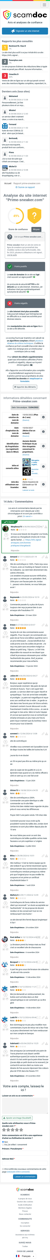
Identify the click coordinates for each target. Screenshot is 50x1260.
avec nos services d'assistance (35, 462)
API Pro (25, 1238)
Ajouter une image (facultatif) (18, 1118)
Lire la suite (12, 255)
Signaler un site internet (27, 31)
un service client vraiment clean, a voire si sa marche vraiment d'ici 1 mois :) (13, 119)
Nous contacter (25, 1214)
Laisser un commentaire (25, 1177)
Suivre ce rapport (26, 187)
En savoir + (27, 516)
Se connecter (25, 1226)
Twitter (25, 1246)
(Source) (25, 420)
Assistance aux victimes (25, 1235)
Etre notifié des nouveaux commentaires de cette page (24, 1170)
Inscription (25, 1223)
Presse (25, 1211)
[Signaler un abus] (45, 526)
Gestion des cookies (25, 1202)
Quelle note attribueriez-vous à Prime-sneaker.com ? (19, 1124)
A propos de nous (25, 1199)
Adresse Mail (8, 1159)
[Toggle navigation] (44, 5)
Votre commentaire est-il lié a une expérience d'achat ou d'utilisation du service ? (22, 1136)
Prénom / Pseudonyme (12, 1149)
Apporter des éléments (26, 387)
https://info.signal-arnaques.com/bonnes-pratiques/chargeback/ (26, 543)
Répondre (15, 550)
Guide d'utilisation (25, 1205)
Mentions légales (25, 1208)
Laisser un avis (28, 490)
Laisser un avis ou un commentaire (18, 1096)
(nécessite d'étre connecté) (18, 1172)
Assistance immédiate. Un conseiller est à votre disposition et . (35, 471)
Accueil (7, 183)
